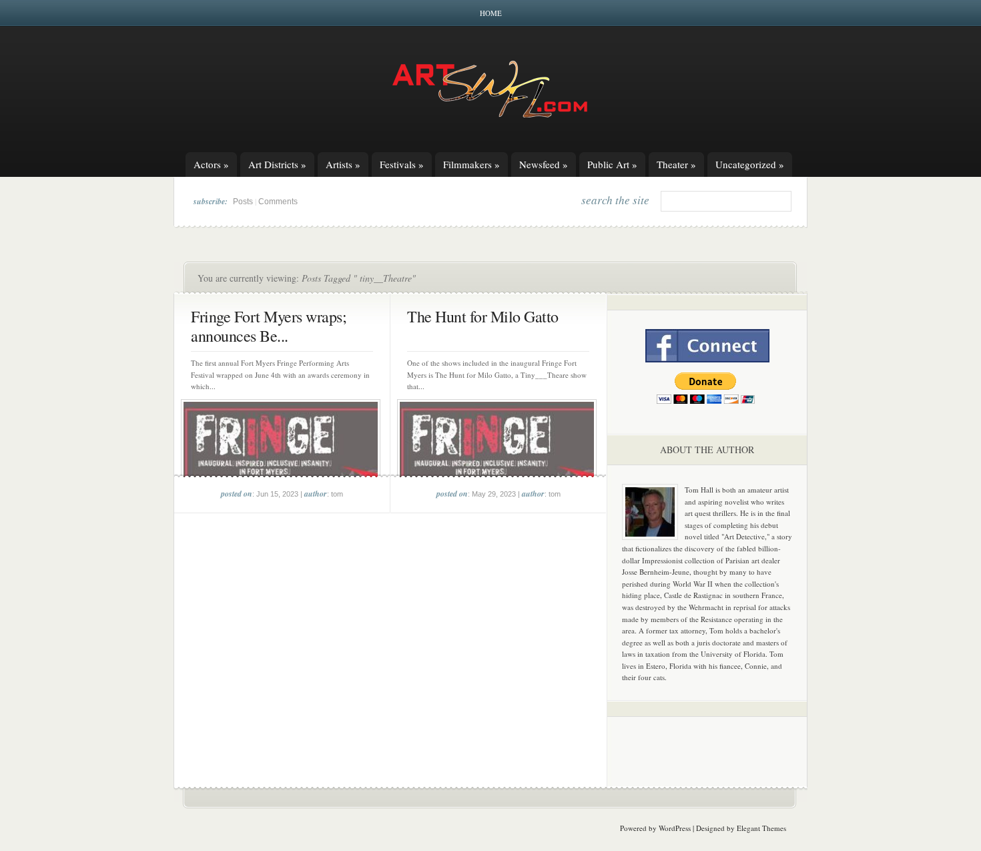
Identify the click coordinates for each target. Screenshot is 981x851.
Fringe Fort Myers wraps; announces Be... (268, 326)
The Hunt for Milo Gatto (483, 316)
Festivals (402, 164)
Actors (211, 164)
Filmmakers (471, 164)
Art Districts (277, 164)
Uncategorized (749, 164)
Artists (343, 164)
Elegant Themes (761, 828)
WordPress (675, 828)
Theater (676, 164)
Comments (278, 201)
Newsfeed (543, 164)
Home (491, 13)
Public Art (612, 164)
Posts (243, 201)
